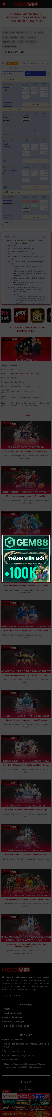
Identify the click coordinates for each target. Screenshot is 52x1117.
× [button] (46, 538)
